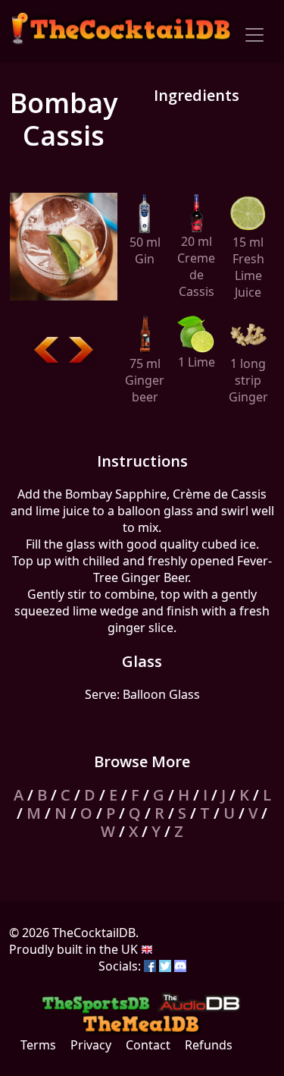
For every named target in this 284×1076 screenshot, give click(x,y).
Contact (148, 1045)
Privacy (90, 1045)
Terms (38, 1045)
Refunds (209, 1045)
